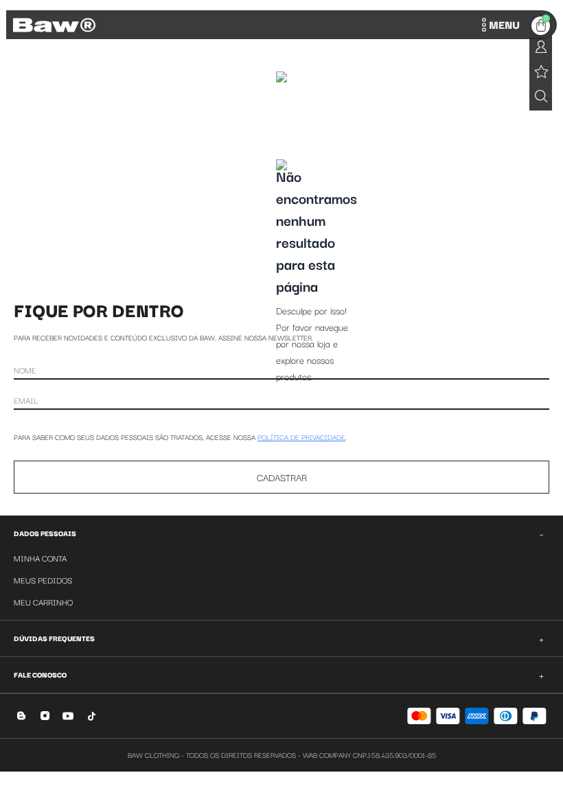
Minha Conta (40, 557)
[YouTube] (68, 716)
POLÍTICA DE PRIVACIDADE (301, 437)
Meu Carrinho (43, 601)
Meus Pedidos (43, 579)
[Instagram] (45, 716)
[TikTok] (92, 716)
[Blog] (22, 716)
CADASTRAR (282, 477)
